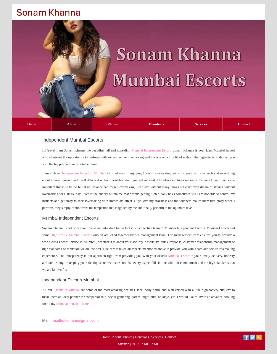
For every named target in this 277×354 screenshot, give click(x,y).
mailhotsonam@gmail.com (76, 320)
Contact (244, 124)
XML (145, 344)
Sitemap (123, 344)
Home (31, 124)
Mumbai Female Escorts (72, 304)
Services (201, 124)
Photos (113, 124)
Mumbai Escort (178, 256)
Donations (156, 124)
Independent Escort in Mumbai (83, 173)
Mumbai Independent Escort (151, 150)
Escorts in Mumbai (66, 290)
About (71, 124)
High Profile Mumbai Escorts (70, 235)
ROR (135, 344)
